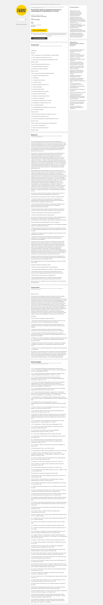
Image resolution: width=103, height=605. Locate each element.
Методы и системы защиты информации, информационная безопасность (46, 4)
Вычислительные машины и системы (78, 92)
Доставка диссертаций (21, 24)
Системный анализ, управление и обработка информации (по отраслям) (77, 51)
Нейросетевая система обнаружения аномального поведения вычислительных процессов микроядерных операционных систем (76, 13)
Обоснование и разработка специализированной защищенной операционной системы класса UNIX (78, 30)
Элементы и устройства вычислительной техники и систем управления (77, 59)
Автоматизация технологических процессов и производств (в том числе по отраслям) (77, 67)
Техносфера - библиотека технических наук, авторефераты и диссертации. (21, 10)
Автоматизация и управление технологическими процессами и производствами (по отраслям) (77, 63)
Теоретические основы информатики (78, 100)
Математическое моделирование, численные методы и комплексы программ (77, 103)
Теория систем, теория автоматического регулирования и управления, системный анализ (77, 55)
